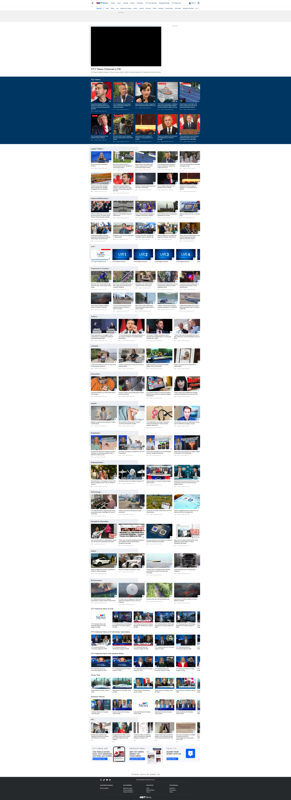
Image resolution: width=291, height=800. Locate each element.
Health (154, 8)
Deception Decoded (188, 8)
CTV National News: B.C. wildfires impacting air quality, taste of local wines (103, 599)
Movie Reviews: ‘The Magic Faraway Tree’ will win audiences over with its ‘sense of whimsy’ (103, 482)
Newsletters (153, 774)
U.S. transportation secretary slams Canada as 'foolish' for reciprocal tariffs (122, 105)
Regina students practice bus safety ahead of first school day (157, 365)
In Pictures (140, 3)
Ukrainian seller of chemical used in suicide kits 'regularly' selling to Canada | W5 (142, 736)
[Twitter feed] (101, 780)
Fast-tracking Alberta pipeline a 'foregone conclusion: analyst (145, 214)
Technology (178, 8)
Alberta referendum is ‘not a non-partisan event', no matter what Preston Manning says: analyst (101, 215)
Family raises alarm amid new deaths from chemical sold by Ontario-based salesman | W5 (164, 736)
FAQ (148, 774)
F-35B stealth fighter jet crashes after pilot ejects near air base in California (190, 307)
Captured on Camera (126, 8)
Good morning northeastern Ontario (99, 165)
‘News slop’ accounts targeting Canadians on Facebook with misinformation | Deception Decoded (131, 541)
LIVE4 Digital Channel (182, 261)
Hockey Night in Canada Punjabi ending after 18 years (158, 481)
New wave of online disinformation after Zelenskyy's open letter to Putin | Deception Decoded (186, 541)
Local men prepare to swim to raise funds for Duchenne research (103, 365)
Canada (125, 3)
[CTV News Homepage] (102, 3)
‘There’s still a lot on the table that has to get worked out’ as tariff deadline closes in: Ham (187, 336)
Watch (132, 3)
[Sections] (92, 3)
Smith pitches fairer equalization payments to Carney (167, 214)
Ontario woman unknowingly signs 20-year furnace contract (131, 393)
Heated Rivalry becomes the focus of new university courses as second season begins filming (186, 482)
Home (113, 3)
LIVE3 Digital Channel (161, 261)
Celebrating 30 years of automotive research (184, 570)
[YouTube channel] (107, 780)
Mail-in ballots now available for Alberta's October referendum (167, 236)
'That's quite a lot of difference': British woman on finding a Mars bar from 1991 (185, 393)
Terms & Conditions (128, 790)
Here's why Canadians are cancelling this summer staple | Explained (158, 452)
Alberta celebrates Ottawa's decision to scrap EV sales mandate (103, 570)
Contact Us (143, 774)
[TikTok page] (104, 780)
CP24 (147, 788)
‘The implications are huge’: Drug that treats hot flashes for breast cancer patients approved (157, 423)
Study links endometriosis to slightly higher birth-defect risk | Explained (187, 452)
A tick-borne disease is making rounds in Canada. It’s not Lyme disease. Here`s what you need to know (103, 453)
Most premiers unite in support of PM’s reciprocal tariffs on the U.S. (145, 104)
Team (158, 774)
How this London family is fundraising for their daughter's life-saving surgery (122, 166)
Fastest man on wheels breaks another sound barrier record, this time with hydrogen (158, 571)
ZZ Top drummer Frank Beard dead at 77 (131, 481)
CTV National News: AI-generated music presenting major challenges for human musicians (103, 512)
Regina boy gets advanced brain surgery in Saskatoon (103, 422)
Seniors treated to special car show (129, 569)
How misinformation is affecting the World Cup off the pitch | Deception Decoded (103, 540)
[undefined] (101, 619)
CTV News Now (176, 3)
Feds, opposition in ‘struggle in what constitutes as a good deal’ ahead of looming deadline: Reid (102, 336)
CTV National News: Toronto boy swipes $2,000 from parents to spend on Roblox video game (158, 394)
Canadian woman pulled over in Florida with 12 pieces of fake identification (189, 285)
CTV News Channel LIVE (98, 261)
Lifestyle (141, 8)
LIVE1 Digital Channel (118, 261)
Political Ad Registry (128, 791)
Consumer (148, 8)
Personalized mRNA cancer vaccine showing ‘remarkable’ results (129, 422)
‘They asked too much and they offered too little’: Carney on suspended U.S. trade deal (189, 137)
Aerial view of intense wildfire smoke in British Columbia (99, 306)
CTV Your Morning (151, 3)
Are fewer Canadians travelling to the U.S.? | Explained (132, 452)
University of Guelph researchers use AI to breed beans (159, 511)
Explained (161, 8)
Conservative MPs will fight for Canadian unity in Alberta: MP (144, 236)
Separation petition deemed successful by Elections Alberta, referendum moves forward (100, 237)
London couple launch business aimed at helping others (131, 365)
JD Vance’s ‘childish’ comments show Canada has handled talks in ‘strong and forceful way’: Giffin (158, 336)
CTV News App (135, 774)
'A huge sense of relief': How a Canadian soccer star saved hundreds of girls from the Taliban (121, 737)
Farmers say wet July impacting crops (158, 599)
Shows (112, 8)
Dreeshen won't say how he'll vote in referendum (123, 236)
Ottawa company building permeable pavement (130, 511)
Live (117, 8)
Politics (135, 8)
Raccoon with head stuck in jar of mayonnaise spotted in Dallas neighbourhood (167, 285)
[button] (197, 256)
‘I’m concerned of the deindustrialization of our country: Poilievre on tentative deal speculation (132, 336)
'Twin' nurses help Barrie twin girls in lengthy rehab (190, 165)
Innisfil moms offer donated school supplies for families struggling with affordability (99, 187)
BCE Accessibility (104, 788)
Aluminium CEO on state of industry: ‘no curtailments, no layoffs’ (144, 137)
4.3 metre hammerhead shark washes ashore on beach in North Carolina (122, 307)
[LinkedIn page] (110, 780)
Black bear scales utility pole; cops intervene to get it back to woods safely (144, 307)
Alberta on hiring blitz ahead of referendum (122, 214)
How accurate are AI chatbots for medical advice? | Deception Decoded (159, 540)
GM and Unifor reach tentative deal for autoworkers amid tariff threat (123, 137)
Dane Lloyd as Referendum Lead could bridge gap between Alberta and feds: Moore (190, 237)
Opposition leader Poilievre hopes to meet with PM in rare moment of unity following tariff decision (100, 106)
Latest (107, 8)
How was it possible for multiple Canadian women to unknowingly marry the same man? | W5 (185, 737)
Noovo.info (172, 788)
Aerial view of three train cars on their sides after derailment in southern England (123, 285)
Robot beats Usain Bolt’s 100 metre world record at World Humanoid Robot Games (188, 105)
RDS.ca (171, 791)
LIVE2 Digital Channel (140, 261)
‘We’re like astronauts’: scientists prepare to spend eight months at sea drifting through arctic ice (167, 105)
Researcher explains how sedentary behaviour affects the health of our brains (100, 736)
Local (119, 3)
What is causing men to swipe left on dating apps (185, 365)
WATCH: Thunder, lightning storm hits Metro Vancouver (145, 186)
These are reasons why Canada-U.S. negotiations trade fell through (167, 137)
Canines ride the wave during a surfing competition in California (167, 306)
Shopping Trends (164, 3)
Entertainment (169, 8)
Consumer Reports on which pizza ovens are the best (103, 393)
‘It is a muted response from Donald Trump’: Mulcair (99, 136)
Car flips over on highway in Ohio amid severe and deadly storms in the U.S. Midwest (130, 600)
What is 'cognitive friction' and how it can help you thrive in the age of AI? (186, 511)
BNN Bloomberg (150, 790)
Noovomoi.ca (173, 790)
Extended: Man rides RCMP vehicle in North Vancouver (143, 284)
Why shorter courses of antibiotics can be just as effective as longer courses (186, 422)
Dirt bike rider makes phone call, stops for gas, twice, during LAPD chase (101, 285)
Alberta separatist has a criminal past (190, 214)
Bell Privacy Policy (127, 788)
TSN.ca (148, 791)
